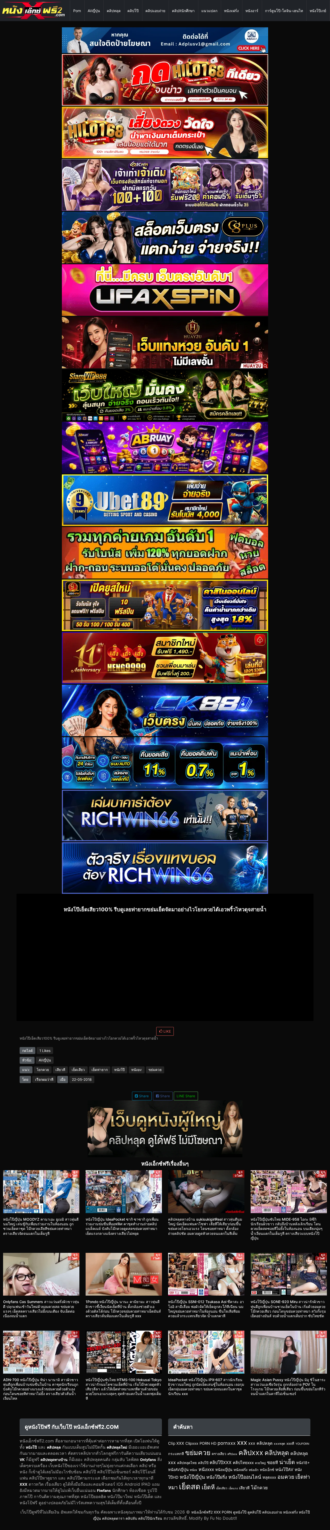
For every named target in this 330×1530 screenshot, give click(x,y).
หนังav (136, 1070)
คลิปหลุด (114, 10)
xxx (242, 1442)
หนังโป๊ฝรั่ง (216, 1477)
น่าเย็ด (287, 1462)
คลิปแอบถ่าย (155, 10)
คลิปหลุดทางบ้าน (54, 1459)
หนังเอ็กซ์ (267, 1470)
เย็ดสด (189, 1486)
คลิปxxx (250, 1452)
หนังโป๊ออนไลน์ (244, 1477)
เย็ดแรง (233, 1488)
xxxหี (290, 1443)
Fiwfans (104, 1490)
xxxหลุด (279, 1444)
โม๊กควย (259, 1487)
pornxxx (227, 1443)
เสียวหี (60, 1070)
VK (22, 1459)
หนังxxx (206, 1469)
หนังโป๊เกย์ (318, 10)
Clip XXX (176, 1443)
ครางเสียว (219, 1454)
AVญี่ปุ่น (94, 10)
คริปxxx (232, 1454)
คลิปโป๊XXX (221, 1462)
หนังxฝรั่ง (231, 10)
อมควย (285, 1477)
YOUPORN (302, 1444)
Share (143, 1096)
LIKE (166, 1031)
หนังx (193, 1470)
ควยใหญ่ (260, 1463)
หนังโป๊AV (284, 1469)
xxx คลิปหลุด (260, 1443)
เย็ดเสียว (78, 1070)
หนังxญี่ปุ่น (223, 1469)
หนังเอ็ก (254, 1470)
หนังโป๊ (119, 1070)
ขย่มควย (155, 1070)
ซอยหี (272, 1462)
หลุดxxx (269, 1477)
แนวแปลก (209, 10)
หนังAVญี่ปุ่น (178, 1469)
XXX (23, 1484)
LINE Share (186, 1096)
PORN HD (208, 1443)
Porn (77, 10)
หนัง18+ (303, 1462)
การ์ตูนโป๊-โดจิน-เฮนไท (284, 10)
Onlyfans (148, 1459)
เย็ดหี (208, 1487)
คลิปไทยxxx (243, 1462)
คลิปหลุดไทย (187, 1463)
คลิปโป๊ (133, 10)
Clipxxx (191, 1443)
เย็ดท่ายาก (100, 1070)
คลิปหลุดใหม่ (117, 1447)
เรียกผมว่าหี (44, 1079)
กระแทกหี (176, 1453)
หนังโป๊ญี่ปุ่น (192, 1477)
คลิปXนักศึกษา (183, 10)
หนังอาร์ (251, 10)
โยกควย (43, 1070)
